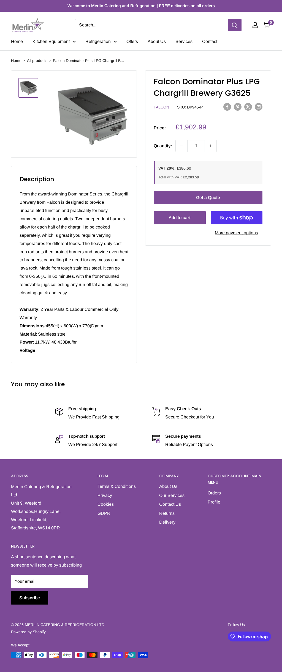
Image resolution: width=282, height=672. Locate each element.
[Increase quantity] (210, 146)
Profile (214, 502)
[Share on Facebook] (227, 106)
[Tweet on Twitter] (248, 106)
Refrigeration (98, 41)
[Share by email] (258, 106)
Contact (209, 41)
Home (17, 41)
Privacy (104, 495)
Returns (167, 513)
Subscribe (29, 597)
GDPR (103, 513)
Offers (132, 41)
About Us (157, 41)
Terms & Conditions (116, 486)
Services (183, 41)
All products (37, 60)
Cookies (105, 504)
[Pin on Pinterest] (238, 106)
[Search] (235, 25)
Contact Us (170, 504)
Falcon (161, 107)
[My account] (255, 25)
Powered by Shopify (28, 632)
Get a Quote (208, 197)
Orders (214, 493)
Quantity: (163, 145)
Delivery (167, 522)
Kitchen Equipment (51, 41)
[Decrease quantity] (181, 146)
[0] (266, 25)
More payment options (236, 232)
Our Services (172, 495)
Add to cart (180, 217)
